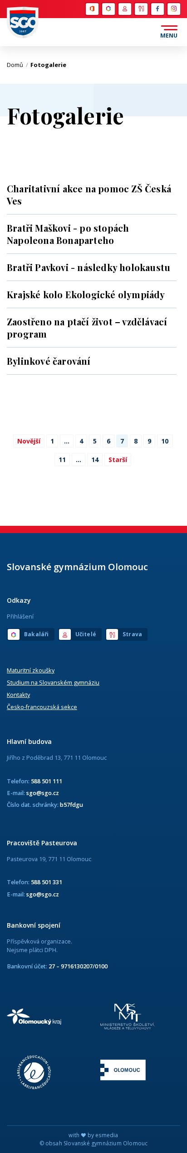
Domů (17, 65)
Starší (117, 459)
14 (94, 459)
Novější (28, 441)
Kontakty (18, 695)
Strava (141, 9)
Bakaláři (108, 9)
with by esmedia (93, 1135)
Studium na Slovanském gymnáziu (53, 682)
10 (164, 441)
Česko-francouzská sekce (42, 707)
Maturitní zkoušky (30, 670)
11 (62, 459)
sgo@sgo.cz (42, 793)
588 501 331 (46, 882)
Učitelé (124, 9)
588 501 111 (46, 781)
